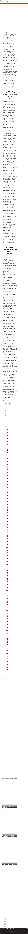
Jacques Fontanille (7, 441)
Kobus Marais (7, 555)
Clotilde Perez (7, 620)
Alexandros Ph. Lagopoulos (7, 507)
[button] (4, 877)
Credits (14, 932)
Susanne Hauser (7, 464)
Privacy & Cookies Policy (14, 931)
